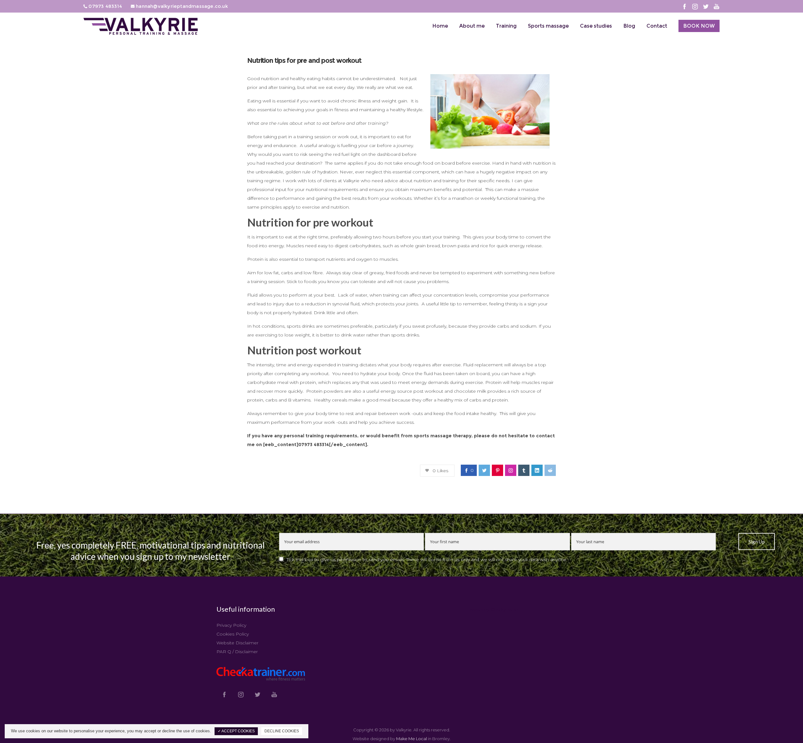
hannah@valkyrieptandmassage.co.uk (181, 6)
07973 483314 (104, 6)
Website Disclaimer (237, 643)
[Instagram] (695, 6)
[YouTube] (716, 6)
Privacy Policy (231, 625)
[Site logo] (141, 27)
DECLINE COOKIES (281, 731)
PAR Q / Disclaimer (237, 651)
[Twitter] (705, 6)
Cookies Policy (232, 634)
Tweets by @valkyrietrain (493, 609)
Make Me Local (411, 738)
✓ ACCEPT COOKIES (236, 731)
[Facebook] (684, 6)
